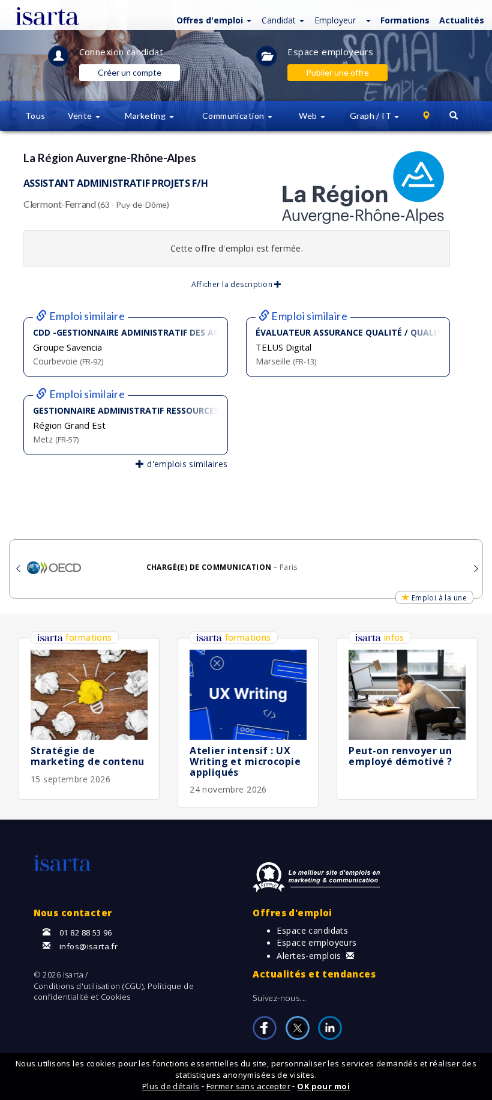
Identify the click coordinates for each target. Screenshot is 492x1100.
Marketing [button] (146, 115)
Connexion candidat (121, 52)
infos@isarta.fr (88, 946)
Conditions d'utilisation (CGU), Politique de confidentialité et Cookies (114, 992)
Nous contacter (73, 913)
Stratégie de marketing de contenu (87, 756)
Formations (405, 20)
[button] (212, 19)
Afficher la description (232, 284)
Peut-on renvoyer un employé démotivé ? (400, 756)
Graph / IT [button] (372, 115)
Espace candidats (312, 930)
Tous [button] (35, 115)
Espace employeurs (330, 52)
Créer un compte (129, 72)
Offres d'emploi (292, 913)
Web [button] (309, 115)
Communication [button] (234, 115)
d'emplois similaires (186, 464)
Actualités (461, 20)
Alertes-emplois (309, 955)
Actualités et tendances (314, 974)
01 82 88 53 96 (85, 932)
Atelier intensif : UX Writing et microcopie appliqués (245, 761)
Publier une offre (337, 72)
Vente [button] (81, 115)
